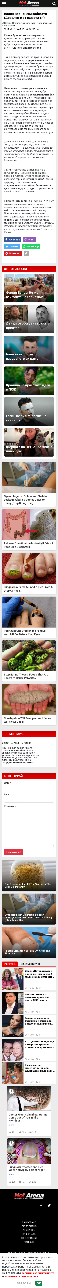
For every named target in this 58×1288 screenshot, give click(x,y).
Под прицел (29, 1237)
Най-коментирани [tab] (30, 964)
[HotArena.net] (29, 1196)
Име (7, 783)
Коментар (11, 806)
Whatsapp (33, 246)
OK (39, 1283)
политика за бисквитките (38, 1273)
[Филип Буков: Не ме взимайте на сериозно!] (29, 288)
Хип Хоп (29, 1241)
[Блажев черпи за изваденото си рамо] (29, 350)
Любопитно (29, 1226)
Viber (31, 239)
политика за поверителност (22, 1276)
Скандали (29, 1230)
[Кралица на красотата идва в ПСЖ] (29, 380)
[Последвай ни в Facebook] (41, 1205)
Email (7, 794)
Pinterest (15, 253)
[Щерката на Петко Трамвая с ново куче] (29, 442)
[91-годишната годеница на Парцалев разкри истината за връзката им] (12, 1050)
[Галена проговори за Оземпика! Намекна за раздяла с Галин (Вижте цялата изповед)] (12, 1026)
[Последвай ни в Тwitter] (49, 1205)
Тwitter (14, 246)
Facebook (14, 239)
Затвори (24, 1283)
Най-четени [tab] (10, 964)
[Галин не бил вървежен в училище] (29, 411)
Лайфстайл (29, 1222)
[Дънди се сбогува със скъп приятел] (29, 319)
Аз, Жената (29, 1234)
